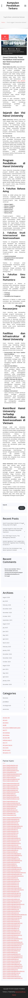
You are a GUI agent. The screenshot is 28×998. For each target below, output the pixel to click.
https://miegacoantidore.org (10, 833)
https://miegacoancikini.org (10, 852)
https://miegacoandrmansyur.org (12, 976)
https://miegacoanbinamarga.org (12, 843)
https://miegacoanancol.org (10, 969)
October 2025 (7, 616)
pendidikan (6, 701)
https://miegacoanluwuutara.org (11, 933)
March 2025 (6, 643)
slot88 (4, 725)
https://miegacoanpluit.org (10, 865)
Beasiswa (5, 698)
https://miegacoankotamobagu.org (12, 916)
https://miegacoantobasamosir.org (12, 935)
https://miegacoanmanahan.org (11, 899)
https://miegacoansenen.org (10, 845)
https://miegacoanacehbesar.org (12, 931)
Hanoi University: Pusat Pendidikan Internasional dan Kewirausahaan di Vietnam (13, 60)
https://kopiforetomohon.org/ (11, 797)
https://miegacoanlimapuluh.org (11, 962)
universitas (12, 49)
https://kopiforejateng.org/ (10, 767)
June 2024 (5, 669)
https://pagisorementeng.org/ (11, 783)
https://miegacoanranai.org (10, 836)
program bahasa (20, 51)
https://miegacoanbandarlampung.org (13, 876)
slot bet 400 (6, 737)
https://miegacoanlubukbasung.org (12, 869)
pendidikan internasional (9, 51)
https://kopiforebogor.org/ (10, 810)
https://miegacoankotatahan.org (11, 838)
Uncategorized (7, 705)
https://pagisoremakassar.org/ (11, 779)
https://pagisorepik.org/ (9, 777)
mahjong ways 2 (7, 740)
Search (5, 505)
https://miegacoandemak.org (11, 959)
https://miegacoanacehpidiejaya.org (12, 956)
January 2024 (6, 680)
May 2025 (5, 635)
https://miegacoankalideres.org (11, 859)
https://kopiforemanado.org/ (11, 811)
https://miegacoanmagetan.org (11, 926)
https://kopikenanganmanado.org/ (12, 804)
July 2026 (5, 601)
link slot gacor (6, 750)
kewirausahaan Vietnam (14, 50)
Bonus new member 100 (12, 569)
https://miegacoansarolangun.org (12, 961)
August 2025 (6, 624)
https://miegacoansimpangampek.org (13, 943)
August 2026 (6, 597)
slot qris (5, 720)
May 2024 (5, 673)
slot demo (5, 722)
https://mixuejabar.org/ (9, 813)
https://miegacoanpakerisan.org (11, 973)
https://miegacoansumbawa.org (11, 950)
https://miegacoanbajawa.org (11, 913)
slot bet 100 (6, 717)
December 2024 (7, 654)
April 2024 (5, 677)
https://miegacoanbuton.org (10, 937)
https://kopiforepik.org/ (9, 793)
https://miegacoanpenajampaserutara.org (14, 872)
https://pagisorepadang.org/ (11, 788)
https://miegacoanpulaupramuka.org (13, 826)
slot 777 (5, 742)
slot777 (5, 730)
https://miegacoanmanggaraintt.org (12, 923)
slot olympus (21, 80)
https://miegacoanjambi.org (10, 877)
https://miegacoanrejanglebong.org (12, 938)
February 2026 (7, 605)
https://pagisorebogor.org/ (10, 801)
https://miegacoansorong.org (11, 879)
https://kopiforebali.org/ (9, 808)
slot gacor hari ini (7, 745)
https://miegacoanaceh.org (10, 834)
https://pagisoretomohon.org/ (11, 785)
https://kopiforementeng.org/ (11, 792)
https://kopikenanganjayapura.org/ (12, 774)
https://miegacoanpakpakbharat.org (12, 957)
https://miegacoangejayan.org (11, 819)
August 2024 (6, 665)
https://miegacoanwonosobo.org (12, 840)
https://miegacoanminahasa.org (11, 881)
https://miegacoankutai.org (10, 952)
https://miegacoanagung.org (10, 831)
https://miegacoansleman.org (11, 884)
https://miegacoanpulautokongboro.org (13, 904)
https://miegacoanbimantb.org (11, 919)
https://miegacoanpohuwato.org (12, 902)
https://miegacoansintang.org (11, 824)
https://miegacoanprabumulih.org (12, 828)
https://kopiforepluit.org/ (9, 795)
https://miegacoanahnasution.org (12, 817)
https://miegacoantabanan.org (11, 930)
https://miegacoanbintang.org (11, 909)
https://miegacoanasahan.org (11, 940)
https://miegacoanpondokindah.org (12, 855)
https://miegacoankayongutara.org (12, 901)
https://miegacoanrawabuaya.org (12, 853)
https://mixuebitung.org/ (9, 772)
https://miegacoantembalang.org (12, 895)
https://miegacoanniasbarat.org (11, 925)
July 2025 (5, 627)
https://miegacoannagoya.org (11, 886)
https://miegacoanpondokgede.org (12, 860)
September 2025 (7, 620)
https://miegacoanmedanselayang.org (13, 889)
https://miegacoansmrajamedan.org (12, 978)
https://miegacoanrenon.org (10, 822)
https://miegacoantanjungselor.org (12, 874)
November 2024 (7, 658)
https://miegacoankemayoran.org (12, 846)
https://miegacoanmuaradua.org (11, 871)
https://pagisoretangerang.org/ (11, 803)
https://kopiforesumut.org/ (10, 769)
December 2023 (7, 684)
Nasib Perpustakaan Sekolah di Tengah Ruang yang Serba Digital (13, 524)
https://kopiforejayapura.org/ (11, 770)
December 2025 (7, 608)
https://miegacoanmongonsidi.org (12, 888)
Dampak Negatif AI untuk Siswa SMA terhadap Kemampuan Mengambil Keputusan (13, 530)
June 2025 (5, 631)
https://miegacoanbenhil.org (10, 850)
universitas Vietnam (8, 53)
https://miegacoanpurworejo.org (12, 949)
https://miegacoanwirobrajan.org (12, 893)
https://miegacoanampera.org (11, 841)
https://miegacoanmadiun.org (11, 974)
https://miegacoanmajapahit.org (11, 896)
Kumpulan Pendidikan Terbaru (12, 5)
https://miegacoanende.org (10, 829)
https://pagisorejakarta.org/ (10, 781)
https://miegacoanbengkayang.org (12, 964)
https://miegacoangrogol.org (11, 857)
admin (5, 49)
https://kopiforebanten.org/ (10, 765)
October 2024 (7, 661)
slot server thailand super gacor (11, 727)
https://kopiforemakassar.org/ (11, 799)
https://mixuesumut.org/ (9, 815)
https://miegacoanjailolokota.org (12, 954)
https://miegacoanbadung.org (11, 928)
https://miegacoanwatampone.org (12, 945)
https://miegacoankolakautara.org (12, 867)
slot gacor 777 (7, 752)
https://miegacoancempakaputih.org (13, 966)
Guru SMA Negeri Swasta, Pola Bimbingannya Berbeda (11, 536)
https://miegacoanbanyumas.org (12, 906)
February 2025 (7, 646)
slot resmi (5, 747)
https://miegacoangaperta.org (11, 891)
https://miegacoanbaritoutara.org (12, 947)
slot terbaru (6, 735)
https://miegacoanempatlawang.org (12, 942)
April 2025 (5, 639)
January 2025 (6, 650)
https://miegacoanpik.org (10, 864)
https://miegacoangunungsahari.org (12, 968)
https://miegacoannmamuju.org (11, 921)
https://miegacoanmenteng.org (11, 862)
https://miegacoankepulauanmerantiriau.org (15, 914)
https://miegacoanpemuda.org (11, 821)
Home (3, 22)
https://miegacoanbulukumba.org (12, 907)
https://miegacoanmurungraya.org (12, 918)
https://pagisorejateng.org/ (10, 790)
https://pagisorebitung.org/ (10, 786)
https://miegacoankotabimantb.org (12, 848)
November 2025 (7, 612)
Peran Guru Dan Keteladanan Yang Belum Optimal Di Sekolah (12, 549)
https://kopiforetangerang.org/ (11, 775)
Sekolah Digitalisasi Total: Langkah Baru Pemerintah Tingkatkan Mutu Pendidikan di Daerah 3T (14, 542)
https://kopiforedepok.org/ (10, 806)
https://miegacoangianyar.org (11, 883)
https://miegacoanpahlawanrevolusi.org (13, 971)
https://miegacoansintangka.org (11, 911)
